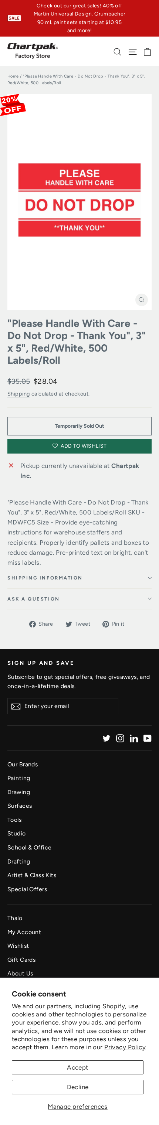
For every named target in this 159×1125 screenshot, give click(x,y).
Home (13, 76)
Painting (18, 778)
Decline (78, 1087)
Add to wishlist (83, 446)
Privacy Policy (125, 1047)
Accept (77, 1067)
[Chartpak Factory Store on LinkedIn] (134, 738)
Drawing (18, 792)
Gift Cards (21, 959)
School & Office (29, 847)
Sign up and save (41, 663)
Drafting (18, 861)
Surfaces (19, 805)
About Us (20, 973)
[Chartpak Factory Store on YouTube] (147, 738)
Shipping (18, 393)
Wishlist (18, 945)
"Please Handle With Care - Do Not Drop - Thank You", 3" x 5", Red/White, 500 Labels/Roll (76, 342)
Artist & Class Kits (31, 875)
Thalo (14, 917)
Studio (16, 833)
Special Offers (27, 889)
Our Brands (22, 764)
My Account (24, 932)
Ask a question (33, 599)
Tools (14, 819)
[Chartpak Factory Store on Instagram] (120, 738)
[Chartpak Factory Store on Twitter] (106, 738)
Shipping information (45, 578)
